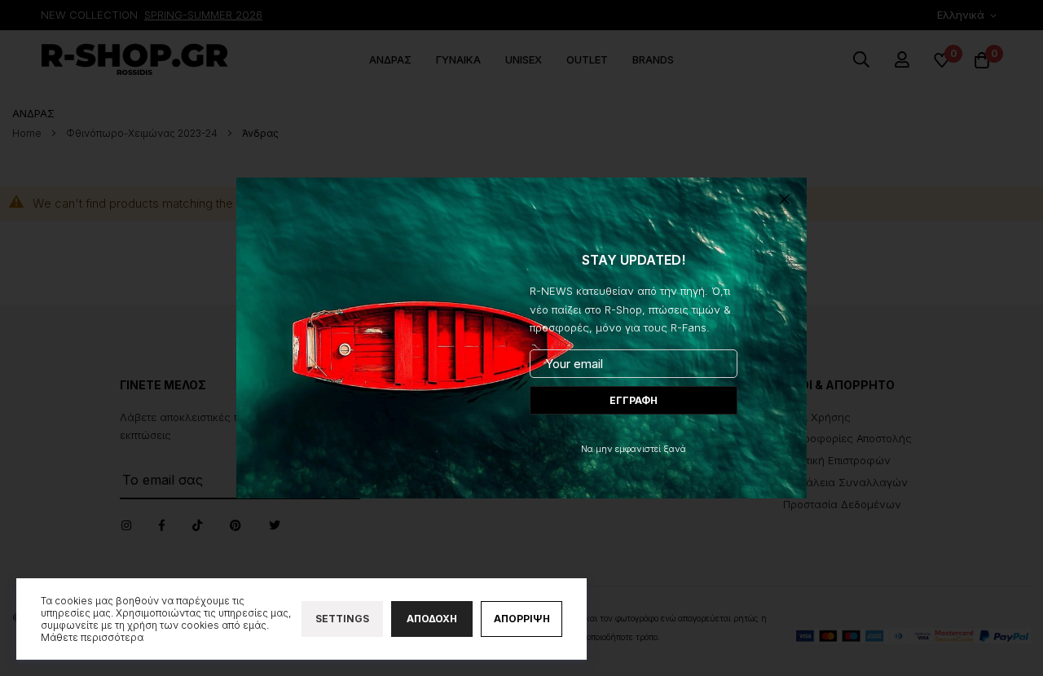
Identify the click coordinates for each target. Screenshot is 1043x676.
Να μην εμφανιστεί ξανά (633, 448)
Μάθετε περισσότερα (92, 637)
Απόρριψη (522, 618)
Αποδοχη (432, 618)
